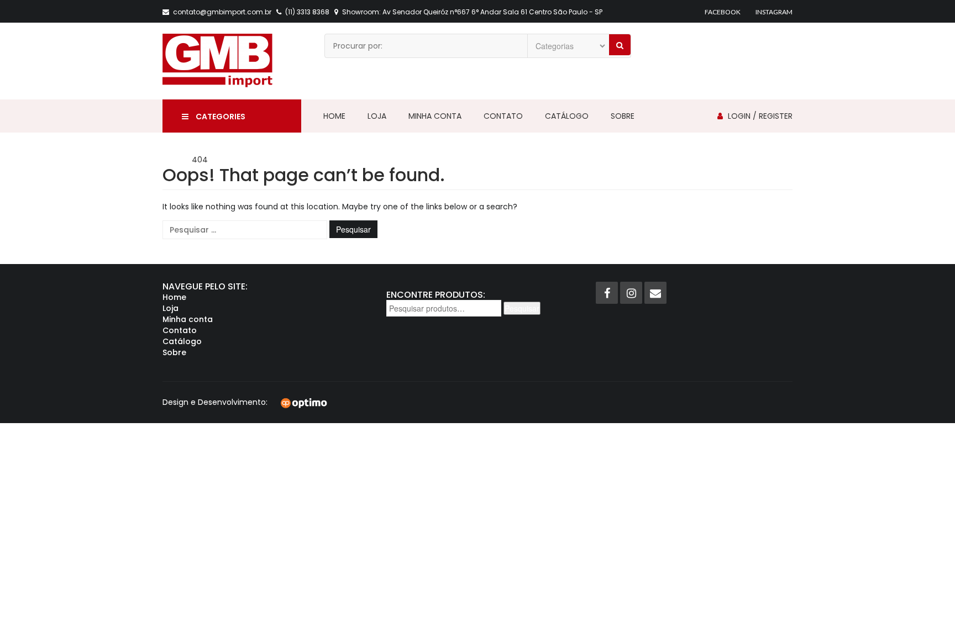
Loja (377, 116)
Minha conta (434, 116)
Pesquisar (522, 308)
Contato (503, 116)
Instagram (774, 12)
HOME (173, 159)
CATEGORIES (219, 116)
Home (334, 116)
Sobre (622, 116)
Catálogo (567, 116)
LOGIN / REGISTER (760, 116)
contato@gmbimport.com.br (222, 12)
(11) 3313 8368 (307, 12)
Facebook (723, 12)
